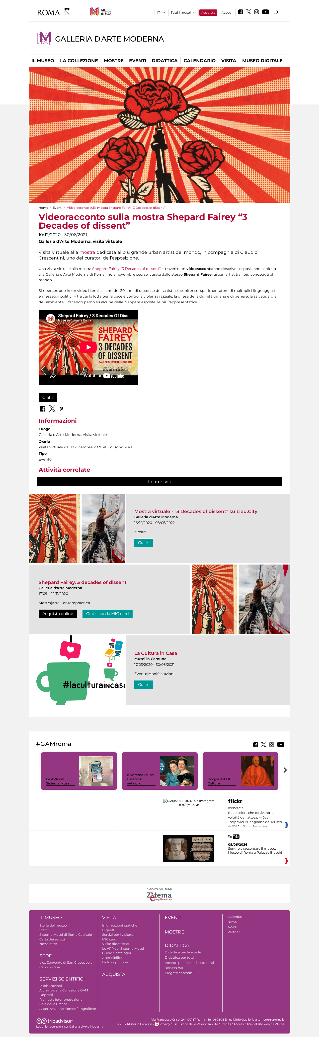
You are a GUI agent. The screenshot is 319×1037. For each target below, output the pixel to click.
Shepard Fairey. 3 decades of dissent (83, 582)
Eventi (137, 60)
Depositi (46, 995)
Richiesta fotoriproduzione (60, 999)
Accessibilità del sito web (252, 1024)
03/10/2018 (255, 818)
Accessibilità (112, 958)
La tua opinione (115, 962)
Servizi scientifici (61, 979)
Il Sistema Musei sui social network (140, 779)
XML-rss (278, 1024)
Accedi (227, 12)
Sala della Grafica (53, 1004)
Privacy (165, 1024)
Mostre (114, 60)
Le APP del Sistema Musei (58, 781)
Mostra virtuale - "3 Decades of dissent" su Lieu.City (195, 511)
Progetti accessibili (180, 973)
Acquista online (57, 613)
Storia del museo (53, 925)
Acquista (208, 12)
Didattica (165, 60)
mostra (87, 252)
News (232, 922)
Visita (228, 60)
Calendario (200, 60)
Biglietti (108, 930)
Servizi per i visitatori (119, 934)
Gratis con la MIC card (107, 613)
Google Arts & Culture (219, 781)
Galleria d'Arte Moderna (109, 39)
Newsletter (48, 944)
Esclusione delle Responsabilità (195, 1024)
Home (43, 207)
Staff (43, 930)
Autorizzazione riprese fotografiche (67, 1009)
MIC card (109, 939)
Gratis (48, 397)
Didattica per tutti (179, 957)
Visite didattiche (115, 944)
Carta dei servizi (52, 939)
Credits (226, 1024)
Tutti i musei (181, 12)
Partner (234, 932)
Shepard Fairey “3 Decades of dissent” (126, 268)
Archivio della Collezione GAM (63, 990)
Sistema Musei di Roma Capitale (65, 934)
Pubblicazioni (50, 986)
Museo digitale (262, 60)
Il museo (42, 60)
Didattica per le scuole (183, 952)
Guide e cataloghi (116, 953)
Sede (45, 956)
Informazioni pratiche (119, 925)
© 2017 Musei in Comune (135, 1024)
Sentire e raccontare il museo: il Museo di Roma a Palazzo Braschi (255, 850)
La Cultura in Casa (155, 653)
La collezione (79, 60)
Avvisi (232, 927)
